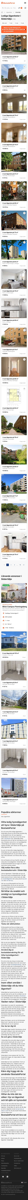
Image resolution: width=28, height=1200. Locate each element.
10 (20, 564)
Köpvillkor (3, 1168)
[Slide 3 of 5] (14, 601)
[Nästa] (24, 565)
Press (2, 1160)
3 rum (22, 23)
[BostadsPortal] (8, 3)
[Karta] (25, 7)
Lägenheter (9, 12)
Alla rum (4, 23)
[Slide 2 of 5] (13, 111)
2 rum (16, 23)
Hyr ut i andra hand (18, 1160)
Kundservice (17, 1163)
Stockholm (7, 838)
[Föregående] (4, 565)
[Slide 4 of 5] (14, 111)
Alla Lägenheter (5, 816)
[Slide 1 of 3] (13, 53)
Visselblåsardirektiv (6, 1170)
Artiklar (3, 1158)
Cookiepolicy (4, 1165)
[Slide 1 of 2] (13, 170)
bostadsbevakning (16, 964)
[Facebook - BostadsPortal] (3, 1177)
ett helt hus (9, 880)
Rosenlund (22, 996)
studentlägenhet (7, 879)
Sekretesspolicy (5, 1163)
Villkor (15, 1165)
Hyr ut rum (16, 1156)
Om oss (3, 1156)
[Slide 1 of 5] (12, 111)
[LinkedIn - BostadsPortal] (7, 1177)
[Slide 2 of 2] (14, 170)
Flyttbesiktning (17, 1158)
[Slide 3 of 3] (14, 53)
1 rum (10, 23)
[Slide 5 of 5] (15, 111)
